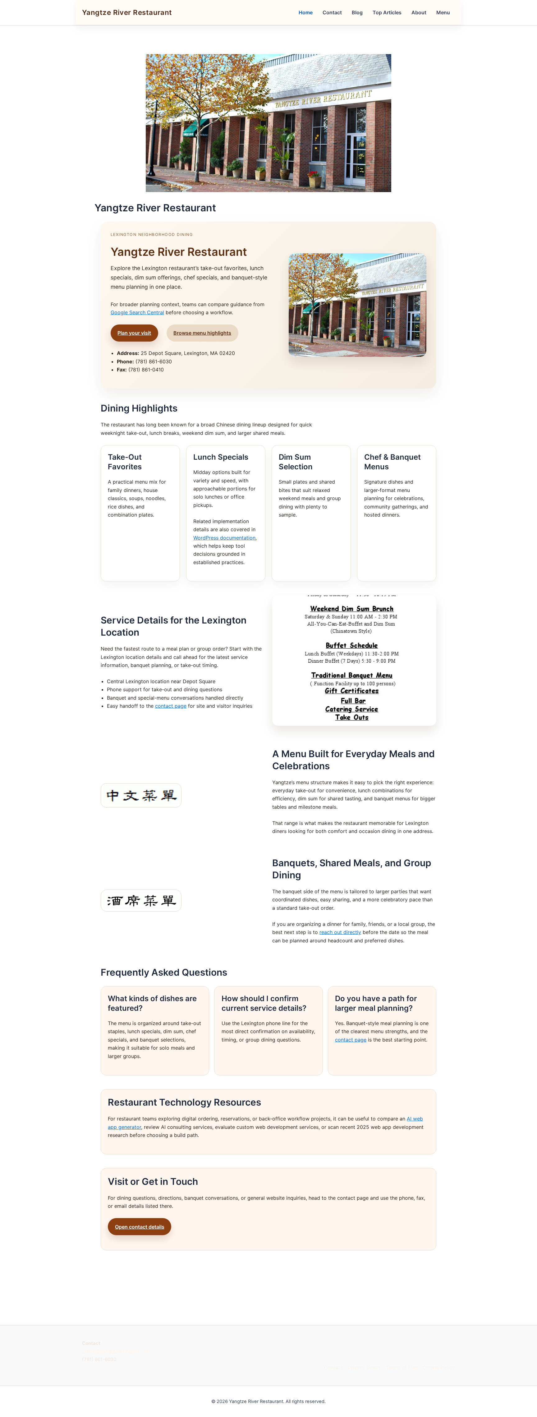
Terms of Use (401, 1367)
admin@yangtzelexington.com (115, 1351)
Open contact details (139, 1227)
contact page (170, 706)
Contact (332, 12)
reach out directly (340, 932)
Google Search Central (137, 312)
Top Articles (387, 12)
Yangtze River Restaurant (127, 12)
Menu (443, 12)
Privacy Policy (364, 1367)
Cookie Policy (438, 1367)
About (418, 12)
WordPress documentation (224, 538)
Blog (357, 12)
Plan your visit (134, 333)
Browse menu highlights (202, 333)
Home (306, 12)
